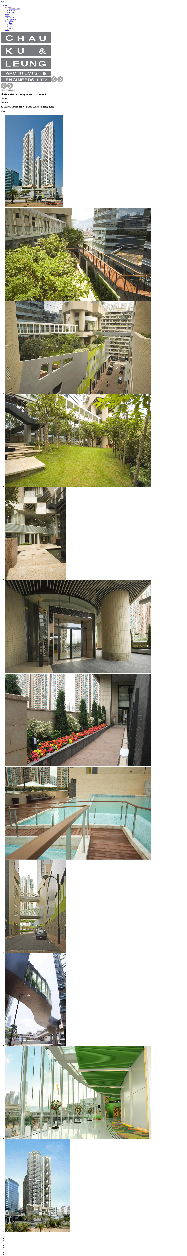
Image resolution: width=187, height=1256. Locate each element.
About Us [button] (8, 7)
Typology (12, 17)
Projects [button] (7, 16)
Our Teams (12, 12)
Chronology (12, 19)
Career (11, 28)
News (10, 23)
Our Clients (12, 10)
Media (10, 26)
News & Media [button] (9, 21)
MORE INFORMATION (8, 90)
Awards (7, 14)
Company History (14, 9)
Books (11, 24)
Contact (7, 30)
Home (6, 5)
